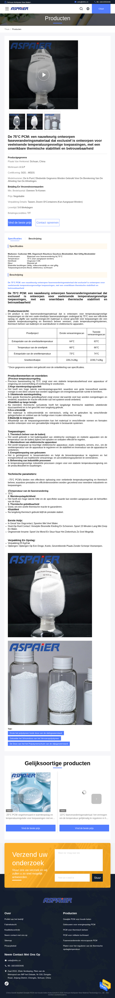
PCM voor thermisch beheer (75, 930)
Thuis (6, 29)
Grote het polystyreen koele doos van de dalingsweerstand (36, 733)
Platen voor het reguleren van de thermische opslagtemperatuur (83, 947)
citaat (101, 9)
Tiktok (6, 983)
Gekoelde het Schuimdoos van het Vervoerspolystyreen (34, 738)
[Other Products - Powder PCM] (43, 74)
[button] (18, 799)
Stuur (97, 877)
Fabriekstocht (10, 924)
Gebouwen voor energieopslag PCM (79, 924)
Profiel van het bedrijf (13, 919)
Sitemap (8, 940)
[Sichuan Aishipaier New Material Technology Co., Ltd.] (19, 8)
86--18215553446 (103, 2)
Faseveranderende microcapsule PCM (80, 940)
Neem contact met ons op (15, 935)
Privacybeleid (10, 946)
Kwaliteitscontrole (12, 930)
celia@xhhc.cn (82, 2)
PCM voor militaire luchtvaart (76, 935)
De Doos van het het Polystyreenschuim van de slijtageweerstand (39, 744)
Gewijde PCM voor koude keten (77, 919)
